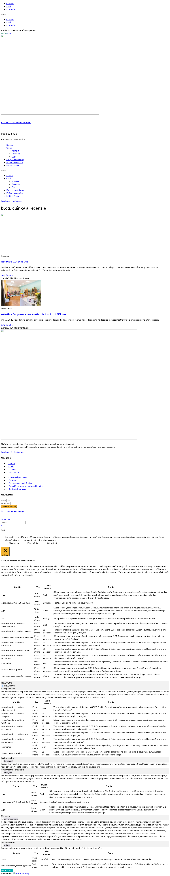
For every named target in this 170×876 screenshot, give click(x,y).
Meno (3, 500)
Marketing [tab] (5, 816)
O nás (9, 147)
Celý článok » (7, 275)
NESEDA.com (12, 165)
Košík (8, 6)
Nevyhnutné (9, 685)
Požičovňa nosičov (14, 162)
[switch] (2, 761)
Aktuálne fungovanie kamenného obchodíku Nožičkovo (33, 314)
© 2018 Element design (12, 511)
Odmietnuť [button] (52, 543)
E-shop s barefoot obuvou (16, 122)
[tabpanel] (85, 723)
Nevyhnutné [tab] (6, 682)
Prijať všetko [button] (33, 543)
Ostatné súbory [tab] (8, 842)
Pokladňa (10, 9)
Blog (14, 156)
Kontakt (15, 150)
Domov (9, 145)
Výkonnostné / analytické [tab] (12, 769)
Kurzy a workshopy (15, 159)
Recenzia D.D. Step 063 (14, 261)
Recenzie (16, 153)
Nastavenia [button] (14, 543)
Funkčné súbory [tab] (8, 758)
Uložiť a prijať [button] (7, 870)
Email (3, 503)
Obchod (10, 3)
